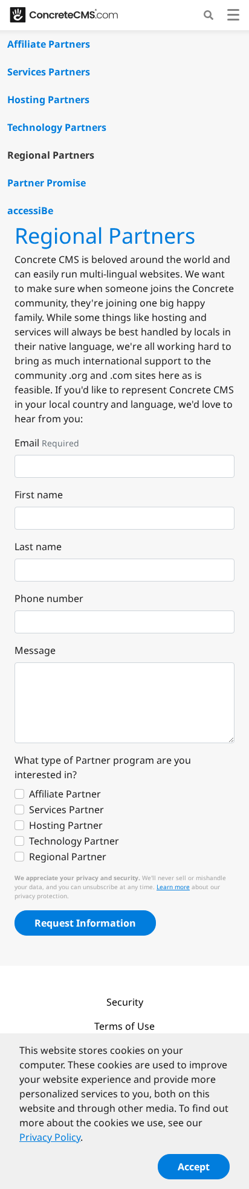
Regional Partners (50, 155)
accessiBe (30, 210)
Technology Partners (56, 127)
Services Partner (66, 809)
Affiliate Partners (48, 44)
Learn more (173, 887)
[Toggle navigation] (233, 16)
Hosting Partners (48, 99)
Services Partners (48, 71)
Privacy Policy (49, 1137)
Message (35, 650)
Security (124, 1002)
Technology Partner (74, 841)
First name (39, 494)
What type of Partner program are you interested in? (103, 767)
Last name (38, 546)
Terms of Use (124, 1026)
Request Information (85, 923)
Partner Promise (46, 182)
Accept (194, 1166)
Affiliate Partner (65, 794)
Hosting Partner (66, 825)
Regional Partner (67, 856)
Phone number (49, 598)
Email (27, 442)
